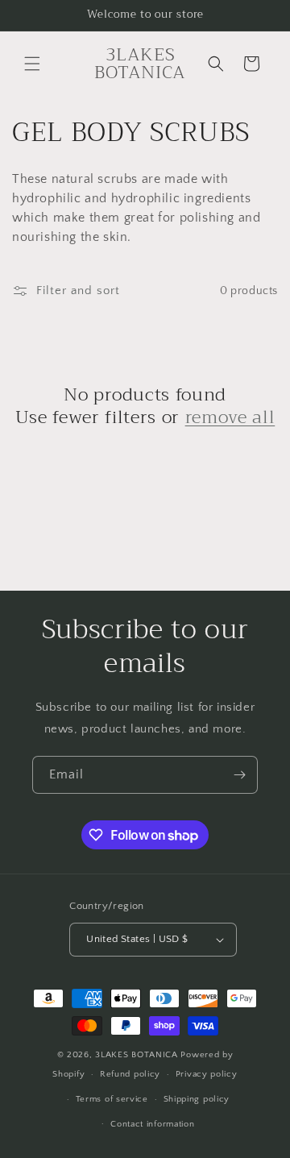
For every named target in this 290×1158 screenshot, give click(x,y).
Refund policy (130, 1074)
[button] (32, 63)
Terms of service (112, 1099)
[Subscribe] (239, 775)
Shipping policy (197, 1099)
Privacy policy (207, 1074)
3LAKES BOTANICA (137, 1055)
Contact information (152, 1124)
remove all (230, 417)
